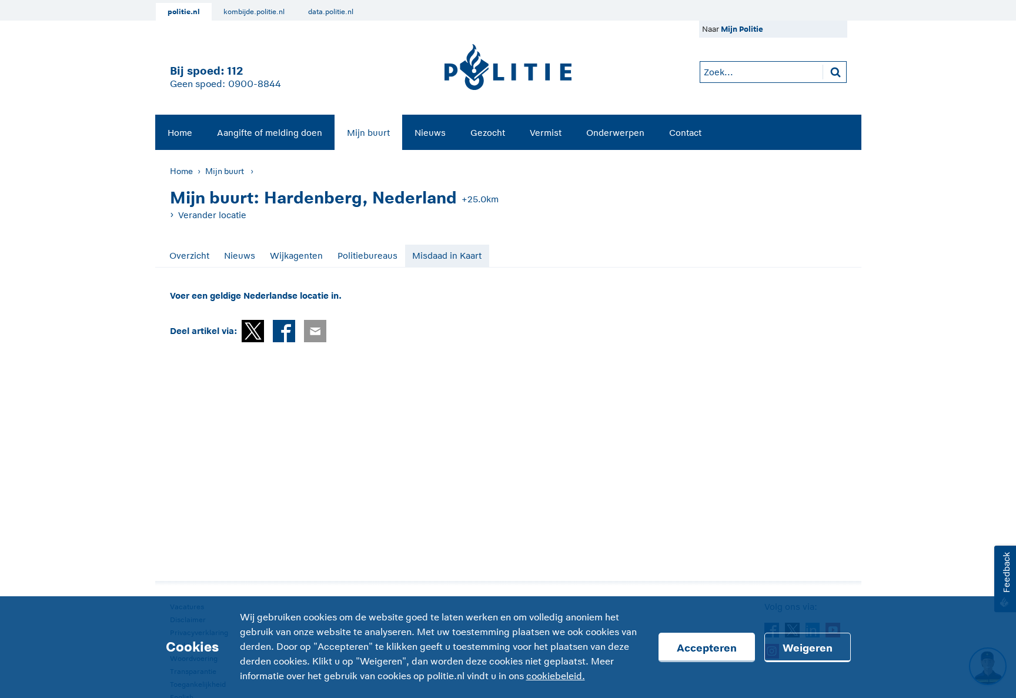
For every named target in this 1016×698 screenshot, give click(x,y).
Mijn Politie (742, 29)
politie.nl (184, 11)
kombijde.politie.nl (254, 11)
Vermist (546, 132)
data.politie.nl (330, 11)
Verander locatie (212, 215)
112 (235, 71)
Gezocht (487, 132)
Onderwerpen (615, 132)
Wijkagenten (296, 255)
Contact (685, 132)
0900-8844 (254, 84)
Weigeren (808, 648)
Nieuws (430, 132)
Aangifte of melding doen (269, 132)
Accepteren (707, 648)
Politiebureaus (367, 255)
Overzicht (189, 255)
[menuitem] (180, 132)
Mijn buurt (368, 132)
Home (180, 132)
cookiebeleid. (555, 676)
